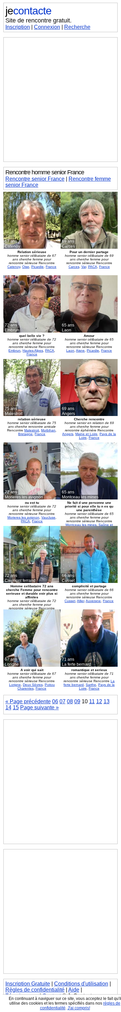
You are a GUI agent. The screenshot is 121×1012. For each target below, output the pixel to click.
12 (99, 701)
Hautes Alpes (33, 350)
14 (8, 707)
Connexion (47, 27)
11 (92, 701)
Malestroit (31, 430)
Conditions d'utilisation (81, 984)
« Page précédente (28, 701)
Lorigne (15, 685)
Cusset (70, 601)
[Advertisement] (60, 99)
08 (70, 701)
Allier (80, 601)
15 (16, 707)
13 (107, 701)
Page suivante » (39, 707)
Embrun (14, 350)
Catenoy (13, 267)
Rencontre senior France (35, 179)
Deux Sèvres (33, 685)
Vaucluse (48, 517)
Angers (67, 434)
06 (55, 701)
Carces (74, 267)
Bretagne (25, 434)
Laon (70, 350)
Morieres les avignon (23, 517)
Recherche (77, 27)
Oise (25, 267)
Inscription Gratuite (27, 984)
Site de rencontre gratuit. (38, 20)
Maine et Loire (86, 434)
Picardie (37, 267)
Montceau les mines (81, 525)
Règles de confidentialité (35, 990)
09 (77, 701)
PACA (92, 267)
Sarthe (91, 685)
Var (83, 267)
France (51, 267)
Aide (73, 990)
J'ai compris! (79, 1008)
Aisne (80, 350)
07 (62, 701)
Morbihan (48, 430)
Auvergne (93, 601)
